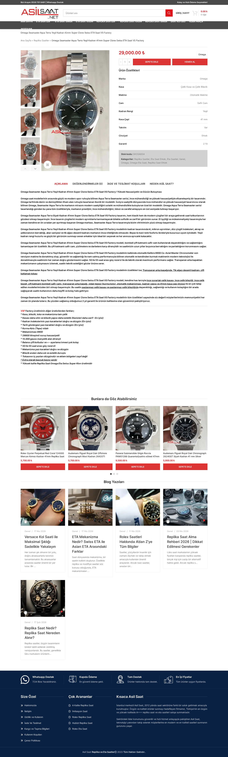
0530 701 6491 (38, 2)
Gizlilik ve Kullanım (33, 717)
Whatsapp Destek (55, 2)
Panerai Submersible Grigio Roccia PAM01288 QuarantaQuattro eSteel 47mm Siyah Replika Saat (137, 456)
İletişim (27, 711)
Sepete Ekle (151, 62)
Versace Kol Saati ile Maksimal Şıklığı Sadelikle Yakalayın (41, 542)
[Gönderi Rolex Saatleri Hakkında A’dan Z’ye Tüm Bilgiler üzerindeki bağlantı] (138, 507)
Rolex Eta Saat (79, 728)
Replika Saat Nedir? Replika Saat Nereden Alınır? (42, 633)
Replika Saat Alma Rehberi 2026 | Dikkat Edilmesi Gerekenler (185, 542)
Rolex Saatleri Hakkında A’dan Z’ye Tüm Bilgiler (136, 542)
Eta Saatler (172, 159)
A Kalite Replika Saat (82, 705)
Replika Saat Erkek (157, 162)
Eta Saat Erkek (158, 159)
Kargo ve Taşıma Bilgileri (36, 728)
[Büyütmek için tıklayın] (48, 165)
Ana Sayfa (26, 40)
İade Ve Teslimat (32, 723)
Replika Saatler (41, 40)
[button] (25, 168)
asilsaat (32, 521)
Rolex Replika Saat (81, 717)
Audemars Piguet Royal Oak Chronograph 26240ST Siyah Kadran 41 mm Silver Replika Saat (184, 456)
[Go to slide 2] (114, 474)
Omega (202, 54)
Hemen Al (190, 62)
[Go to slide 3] (117, 474)
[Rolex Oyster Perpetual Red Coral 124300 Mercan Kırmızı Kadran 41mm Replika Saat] (43, 428)
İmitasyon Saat (79, 711)
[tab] (61, 183)
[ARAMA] (169, 13)
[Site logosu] (40, 12)
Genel (182, 159)
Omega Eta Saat (138, 162)
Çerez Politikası (32, 740)
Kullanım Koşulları (33, 734)
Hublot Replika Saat (82, 723)
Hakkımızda (30, 705)
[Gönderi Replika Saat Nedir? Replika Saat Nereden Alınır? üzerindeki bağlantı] (43, 598)
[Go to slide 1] (111, 474)
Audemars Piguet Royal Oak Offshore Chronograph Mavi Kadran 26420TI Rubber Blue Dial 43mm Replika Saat (87, 456)
